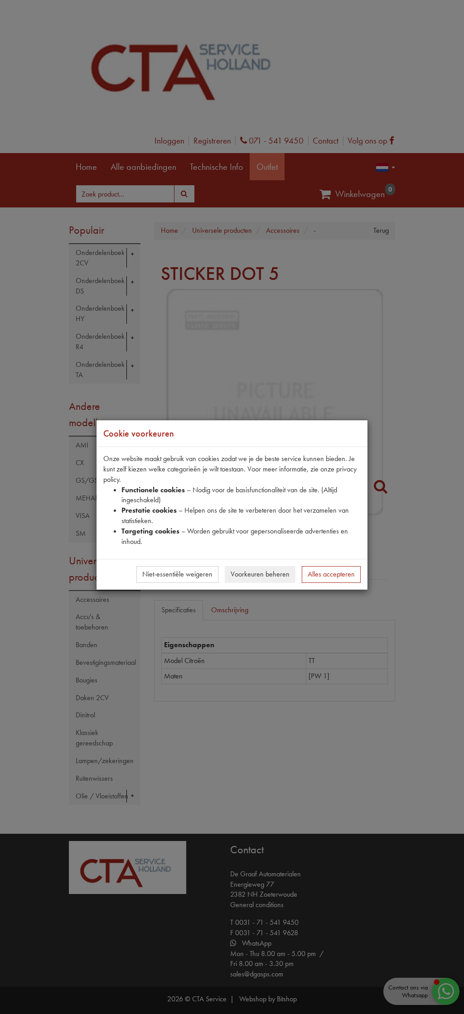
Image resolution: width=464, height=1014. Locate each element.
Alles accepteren (331, 574)
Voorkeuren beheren (260, 574)
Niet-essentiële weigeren (177, 574)
